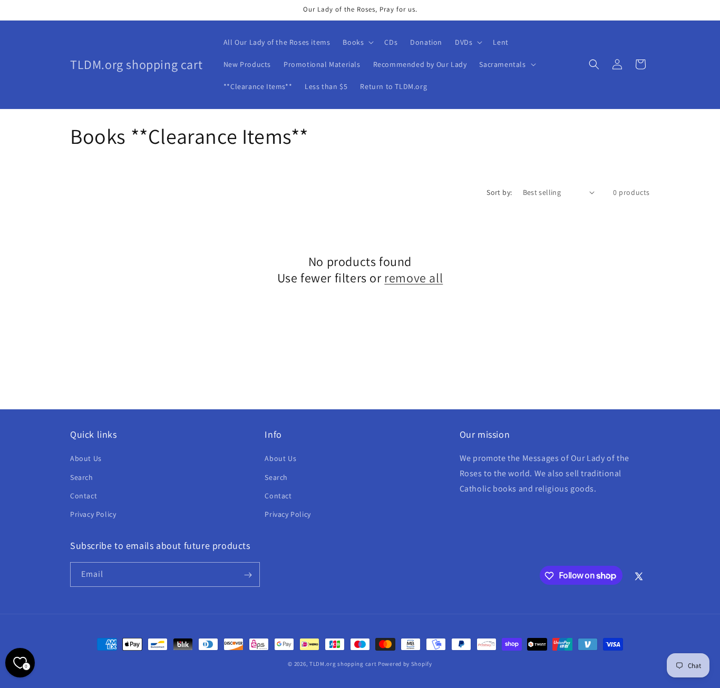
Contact (83, 495)
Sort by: (499, 192)
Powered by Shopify (405, 663)
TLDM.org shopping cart (342, 663)
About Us (86, 458)
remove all (413, 278)
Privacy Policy (93, 514)
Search (81, 477)
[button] (357, 42)
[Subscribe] (247, 575)
